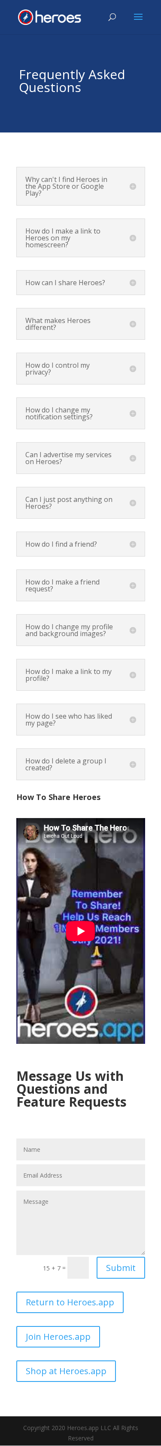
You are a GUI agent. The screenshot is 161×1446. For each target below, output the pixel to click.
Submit (121, 1268)
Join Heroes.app (58, 1336)
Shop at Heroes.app (66, 1371)
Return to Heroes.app (70, 1302)
